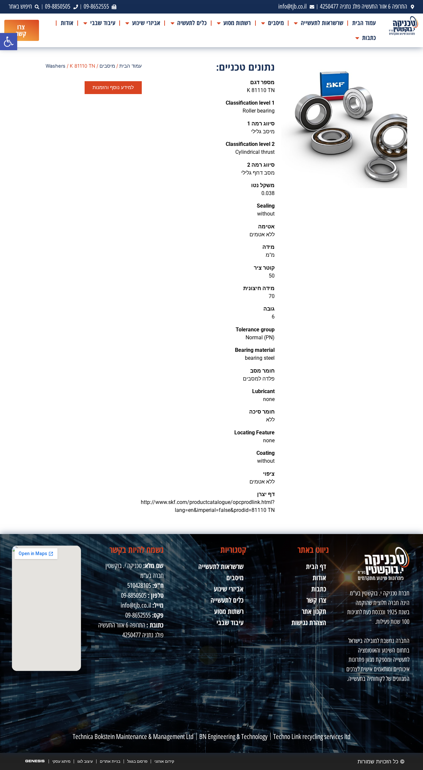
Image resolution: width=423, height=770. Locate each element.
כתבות (318, 588)
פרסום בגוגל (137, 761)
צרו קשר (316, 600)
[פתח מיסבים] (263, 23)
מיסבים (107, 66)
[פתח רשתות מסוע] (218, 23)
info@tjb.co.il (136, 605)
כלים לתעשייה (227, 600)
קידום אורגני (164, 761)
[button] (8, 41)
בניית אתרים (110, 761)
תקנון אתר (314, 611)
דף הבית (316, 566)
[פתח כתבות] (357, 38)
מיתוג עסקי (61, 761)
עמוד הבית (130, 66)
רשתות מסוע (229, 611)
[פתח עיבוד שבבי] (85, 23)
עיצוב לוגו (85, 761)
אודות (319, 577)
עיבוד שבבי (230, 622)
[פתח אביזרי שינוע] (127, 23)
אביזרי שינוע (229, 588)
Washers (55, 66)
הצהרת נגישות (308, 622)
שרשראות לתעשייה (221, 566)
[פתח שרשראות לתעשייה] (296, 23)
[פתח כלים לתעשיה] (172, 23)
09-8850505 (133, 595)
